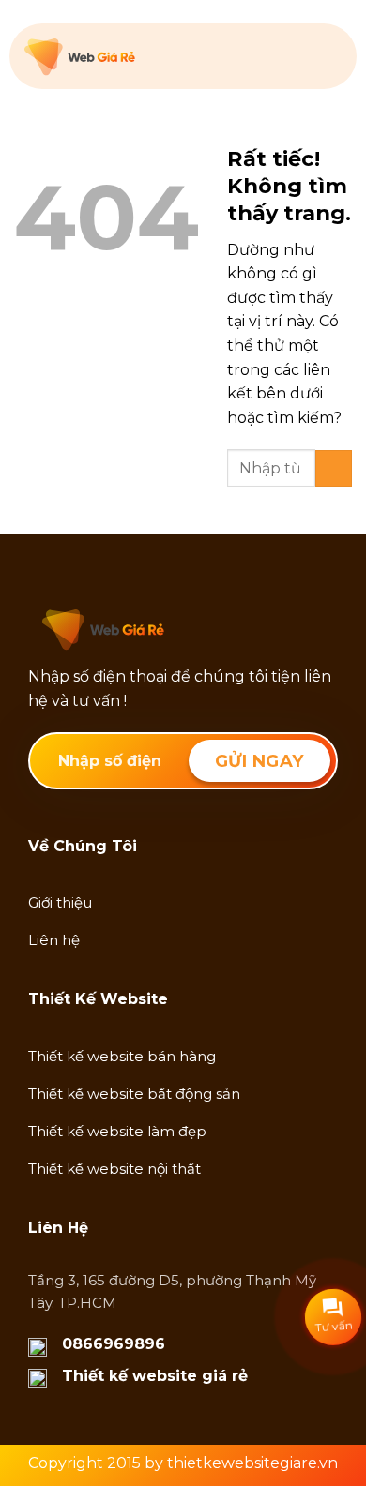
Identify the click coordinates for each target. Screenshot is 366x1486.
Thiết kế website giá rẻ (155, 1376)
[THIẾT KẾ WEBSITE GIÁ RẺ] (118, 57)
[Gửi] (333, 468)
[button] (330, 55)
